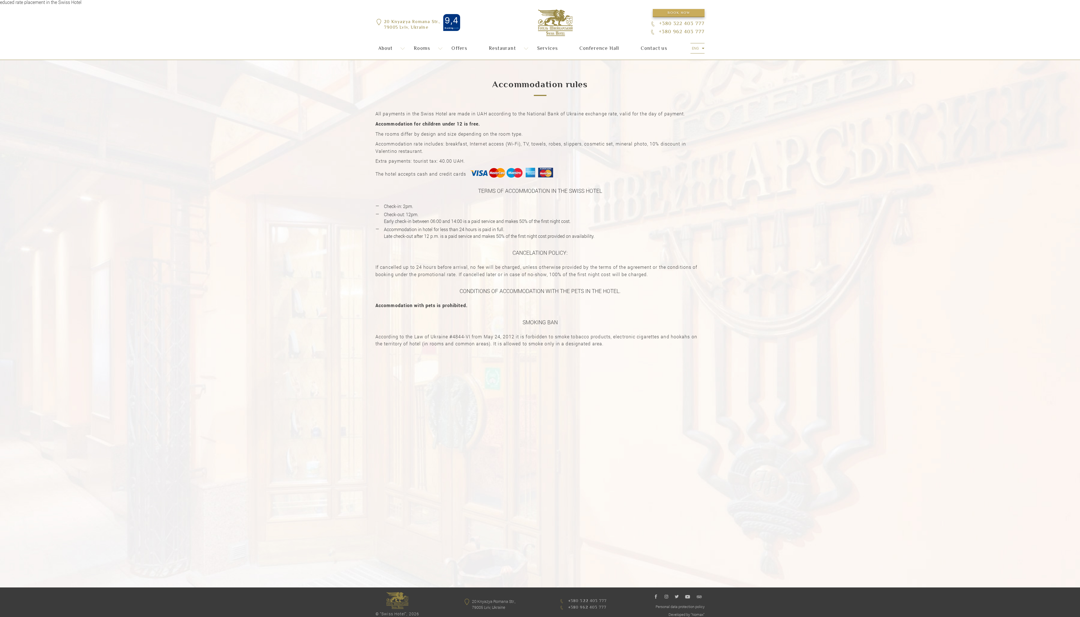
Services (547, 49)
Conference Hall (599, 49)
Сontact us (654, 49)
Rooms (422, 49)
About (385, 49)
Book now (678, 13)
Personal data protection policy (680, 606)
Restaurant (502, 49)
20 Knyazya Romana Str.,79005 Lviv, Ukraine (412, 25)
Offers (459, 49)
